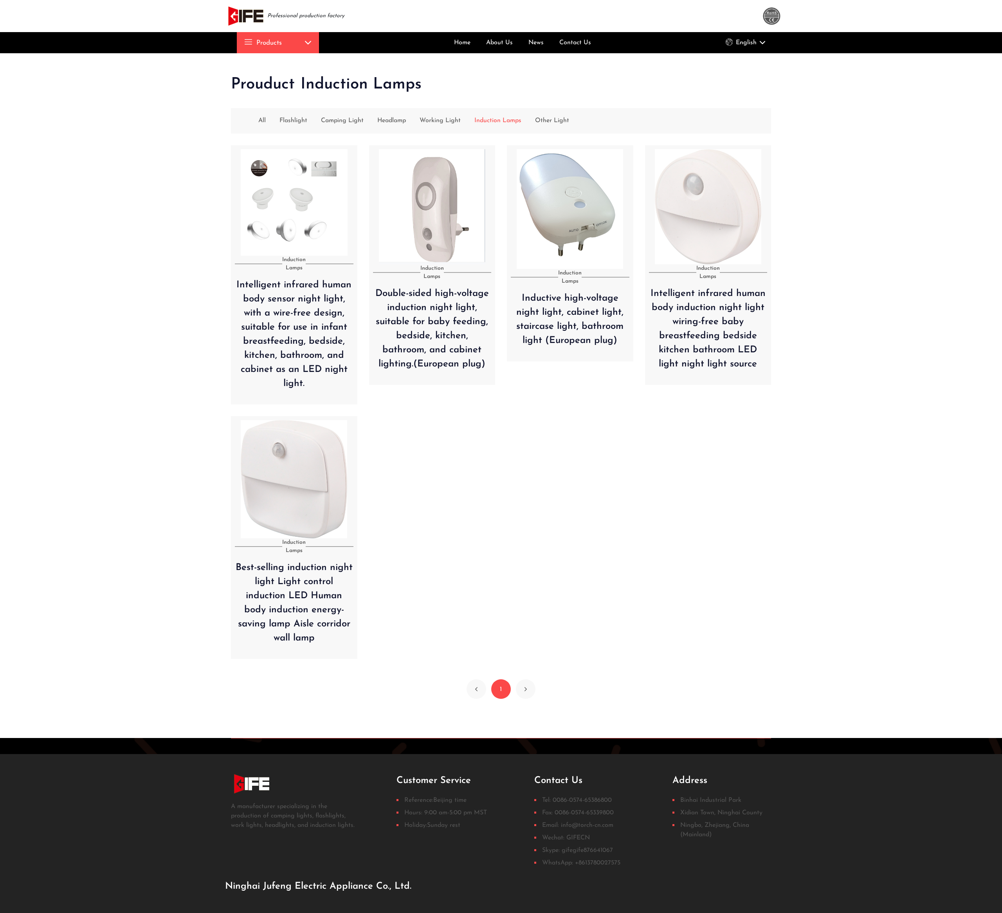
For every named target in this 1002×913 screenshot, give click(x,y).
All (262, 120)
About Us (499, 43)
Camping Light (342, 120)
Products (268, 43)
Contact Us (575, 43)
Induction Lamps (497, 120)
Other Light (552, 120)
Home (462, 43)
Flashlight (293, 120)
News (536, 43)
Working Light (440, 120)
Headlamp (391, 120)
